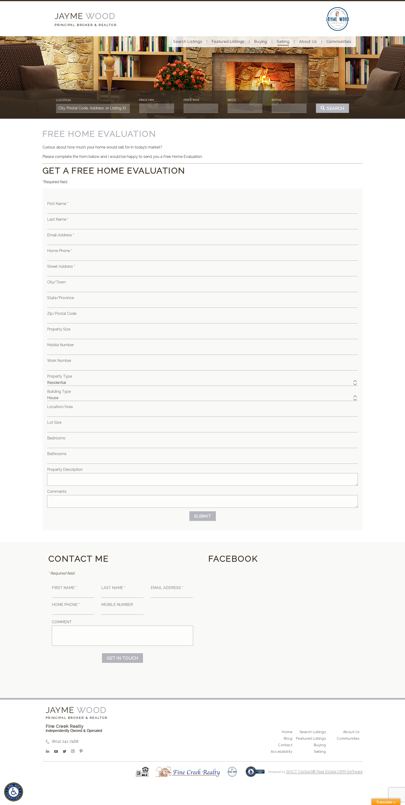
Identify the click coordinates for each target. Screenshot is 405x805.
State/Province (60, 298)
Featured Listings (228, 42)
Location (63, 100)
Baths (276, 100)
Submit (202, 516)
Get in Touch (122, 658)
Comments (57, 491)
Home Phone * (59, 251)
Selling (283, 42)
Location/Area (60, 406)
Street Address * (61, 266)
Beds (232, 100)
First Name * (57, 203)
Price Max (191, 100)
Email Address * (60, 235)
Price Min (146, 100)
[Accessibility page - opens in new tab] (255, 774)
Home (287, 732)
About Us (308, 42)
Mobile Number (60, 345)
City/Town (56, 282)
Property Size (58, 329)
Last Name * (57, 219)
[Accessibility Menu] (14, 791)
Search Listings (187, 42)
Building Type (59, 391)
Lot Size (54, 422)
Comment (62, 622)
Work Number (59, 360)
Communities (338, 42)
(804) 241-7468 (65, 741)
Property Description (65, 469)
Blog (288, 738)
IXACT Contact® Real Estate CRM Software (324, 771)
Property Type (59, 376)
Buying (260, 42)
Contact (285, 745)
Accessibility (281, 751)
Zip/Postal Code (61, 313)
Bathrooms (57, 454)
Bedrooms (56, 438)
